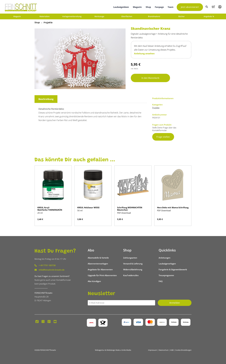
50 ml (80, 210)
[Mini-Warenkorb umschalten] (213, 6)
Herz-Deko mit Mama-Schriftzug (172, 207)
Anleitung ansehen (144, 53)
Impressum (152, 350)
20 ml (40, 213)
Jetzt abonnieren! (190, 7)
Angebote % (209, 16)
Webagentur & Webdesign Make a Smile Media (113, 350)
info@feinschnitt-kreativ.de (51, 269)
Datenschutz (163, 350)
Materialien (44, 16)
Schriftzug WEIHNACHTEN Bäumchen (129, 208)
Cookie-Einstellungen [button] (183, 350)
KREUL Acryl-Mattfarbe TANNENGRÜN (49, 208)
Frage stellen (163, 136)
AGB (171, 350)
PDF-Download (124, 213)
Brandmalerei (154, 16)
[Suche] (207, 7)
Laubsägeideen (121, 7)
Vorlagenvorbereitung (71, 16)
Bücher (181, 16)
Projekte (48, 23)
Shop (148, 7)
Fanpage (159, 7)
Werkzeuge (99, 16)
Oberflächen (126, 16)
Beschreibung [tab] (45, 99)
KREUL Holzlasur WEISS (88, 207)
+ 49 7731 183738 (47, 265)
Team (170, 7)
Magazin (137, 7)
